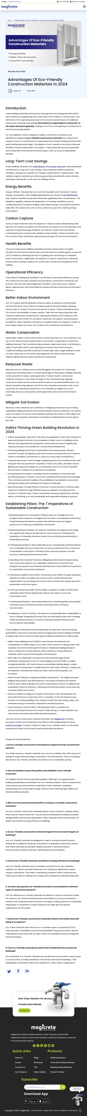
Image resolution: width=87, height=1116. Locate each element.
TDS (35, 1067)
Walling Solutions (16, 71)
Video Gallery (40, 1072)
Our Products (21, 1072)
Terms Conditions (60, 1110)
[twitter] (9, 971)
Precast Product (57, 1072)
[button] (84, 7)
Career (18, 1062)
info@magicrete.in (14, 1)
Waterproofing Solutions (61, 1067)
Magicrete (24, 1110)
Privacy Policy (36, 1110)
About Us (19, 1058)
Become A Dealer (78, 1)
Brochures (38, 1062)
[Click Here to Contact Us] (77, 1100)
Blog (10, 20)
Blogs (36, 1058)
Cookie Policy (48, 1110)
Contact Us (24, 1010)
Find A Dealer (64, 1)
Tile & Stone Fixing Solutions (62, 1062)
